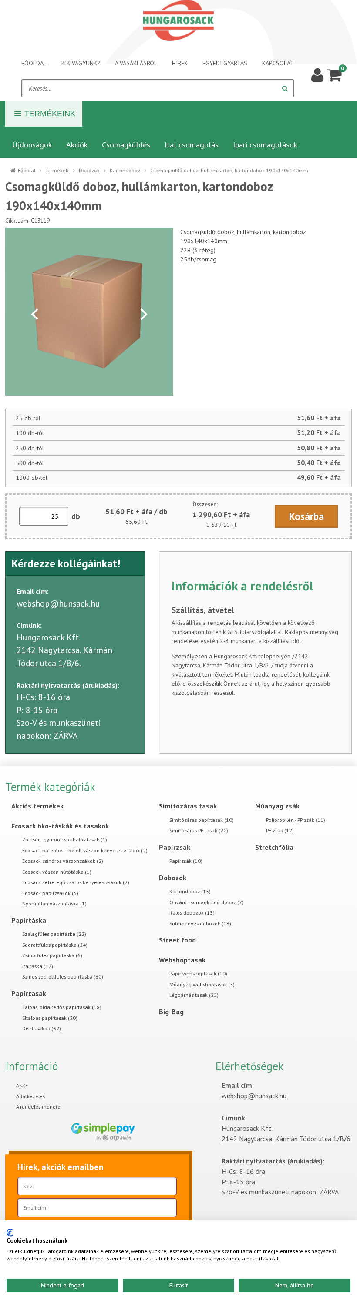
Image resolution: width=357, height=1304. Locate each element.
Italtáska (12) (37, 966)
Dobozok (89, 170)
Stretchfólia (274, 847)
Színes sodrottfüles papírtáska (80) (62, 976)
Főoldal (34, 63)
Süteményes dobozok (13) (200, 923)
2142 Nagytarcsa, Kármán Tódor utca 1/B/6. (287, 1138)
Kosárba (306, 516)
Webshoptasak (182, 959)
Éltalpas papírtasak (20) (49, 1018)
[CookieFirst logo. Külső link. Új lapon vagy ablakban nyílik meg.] (10, 1233)
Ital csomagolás (192, 145)
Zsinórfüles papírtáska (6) (52, 955)
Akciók (77, 145)
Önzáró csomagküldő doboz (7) (206, 902)
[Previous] (35, 314)
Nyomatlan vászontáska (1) (54, 903)
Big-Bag (171, 1011)
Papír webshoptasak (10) (198, 973)
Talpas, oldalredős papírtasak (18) (61, 1007)
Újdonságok (32, 145)
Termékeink (49, 113)
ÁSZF (22, 1085)
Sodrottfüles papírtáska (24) (55, 945)
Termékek (56, 170)
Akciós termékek (37, 805)
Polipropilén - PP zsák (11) (295, 820)
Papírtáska (28, 920)
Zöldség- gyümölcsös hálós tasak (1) (64, 839)
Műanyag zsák (277, 805)
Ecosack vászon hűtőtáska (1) (56, 871)
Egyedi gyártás (224, 63)
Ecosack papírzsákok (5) (50, 893)
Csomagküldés (126, 145)
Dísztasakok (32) (41, 1028)
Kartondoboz (125, 170)
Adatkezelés (30, 1096)
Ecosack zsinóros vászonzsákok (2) (62, 861)
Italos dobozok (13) (192, 912)
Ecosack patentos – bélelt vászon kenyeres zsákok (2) (85, 850)
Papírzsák (174, 847)
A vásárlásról (136, 63)
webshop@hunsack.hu (58, 603)
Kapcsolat (278, 63)
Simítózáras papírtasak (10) (201, 820)
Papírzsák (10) (185, 861)
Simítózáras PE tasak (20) (198, 830)
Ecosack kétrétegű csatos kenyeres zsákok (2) (75, 882)
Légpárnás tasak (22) (194, 995)
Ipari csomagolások (265, 145)
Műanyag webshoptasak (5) (202, 984)
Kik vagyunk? (80, 63)
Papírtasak (28, 993)
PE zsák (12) (280, 830)
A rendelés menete (38, 1106)
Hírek (180, 63)
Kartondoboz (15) (190, 891)
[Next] (142, 314)
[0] (334, 74)
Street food (177, 939)
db (75, 516)
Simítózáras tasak (188, 805)
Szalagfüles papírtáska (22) (54, 934)
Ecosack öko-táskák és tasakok (60, 825)
